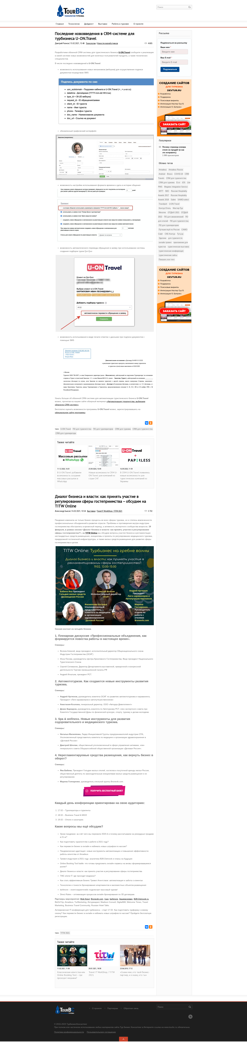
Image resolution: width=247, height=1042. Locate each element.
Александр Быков (62, 511)
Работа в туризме (120, 24)
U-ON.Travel (124, 52)
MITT (161, 191)
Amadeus (163, 170)
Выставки (102, 24)
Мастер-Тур (178, 208)
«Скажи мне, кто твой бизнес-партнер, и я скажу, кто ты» (135, 974)
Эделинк (162, 238)
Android (162, 174)
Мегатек (162, 212)
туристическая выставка (178, 247)
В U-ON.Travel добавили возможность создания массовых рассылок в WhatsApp (69, 477)
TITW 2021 (65, 933)
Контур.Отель (165, 208)
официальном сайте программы (70, 412)
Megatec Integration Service (176, 187)
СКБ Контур (170, 234)
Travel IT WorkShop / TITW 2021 (109, 511)
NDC (167, 191)
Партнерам (112, 1008)
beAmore (114, 899)
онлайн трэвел (165, 242)
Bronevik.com (97, 899)
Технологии (74, 24)
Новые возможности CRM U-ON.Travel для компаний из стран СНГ (103, 475)
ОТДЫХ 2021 (173, 212)
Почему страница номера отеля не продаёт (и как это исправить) (174, 150)
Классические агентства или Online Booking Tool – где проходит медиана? (71, 975)
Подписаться (170, 69)
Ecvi (178, 182)
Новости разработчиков (107, 43)
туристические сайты (168, 255)
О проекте (139, 24)
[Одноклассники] (150, 423)
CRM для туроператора (66, 433)
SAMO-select (183, 200)
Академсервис (126, 899)
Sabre (173, 200)
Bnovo (169, 174)
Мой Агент (85, 899)
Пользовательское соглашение (101, 1032)
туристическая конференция (171, 251)
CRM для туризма (123, 429)
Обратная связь (131, 1008)
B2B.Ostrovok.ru (141, 899)
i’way (106, 899)
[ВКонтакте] (146, 423)
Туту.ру (180, 234)
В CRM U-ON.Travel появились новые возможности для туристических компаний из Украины (135, 477)
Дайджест (88, 24)
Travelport (163, 204)
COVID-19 (178, 174)
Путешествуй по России (169, 230)
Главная (60, 24)
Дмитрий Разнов (62, 43)
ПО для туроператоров (103, 429)
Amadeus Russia (176, 170)
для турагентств (175, 238)
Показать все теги (166, 259)
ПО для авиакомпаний (173, 217)
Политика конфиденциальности (69, 1032)
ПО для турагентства (82, 429)
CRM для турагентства (143, 429)
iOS (183, 182)
